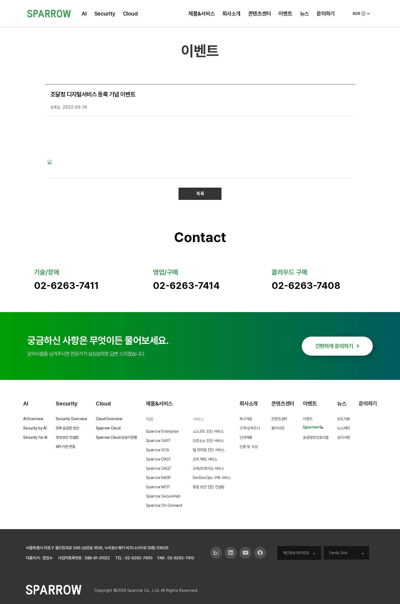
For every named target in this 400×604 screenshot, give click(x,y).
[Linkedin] (231, 553)
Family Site (338, 553)
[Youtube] (245, 553)
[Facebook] (260, 553)
